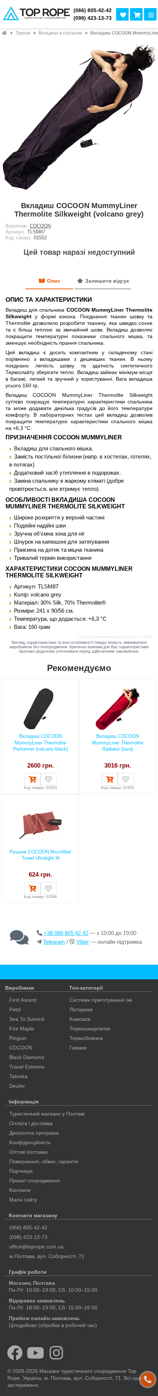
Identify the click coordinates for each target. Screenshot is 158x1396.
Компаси (79, 1019)
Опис (53, 281)
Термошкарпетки (89, 1028)
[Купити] (32, 779)
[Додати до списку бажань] (48, 779)
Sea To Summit (26, 1019)
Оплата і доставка (31, 1123)
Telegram (54, 942)
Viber (82, 942)
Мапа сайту (23, 1200)
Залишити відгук (107, 281)
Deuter (17, 1086)
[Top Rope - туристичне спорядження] (35, 14)
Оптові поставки (28, 1152)
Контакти (19, 1190)
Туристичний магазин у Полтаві (47, 1114)
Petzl (15, 1009)
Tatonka (18, 1076)
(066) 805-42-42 (92, 10)
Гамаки (78, 1048)
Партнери (21, 1171)
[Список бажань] (122, 14)
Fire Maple (21, 1028)
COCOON (40, 226)
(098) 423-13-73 (92, 18)
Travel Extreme (26, 1067)
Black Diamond (26, 1057)
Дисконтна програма (34, 1133)
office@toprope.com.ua (36, 1247)
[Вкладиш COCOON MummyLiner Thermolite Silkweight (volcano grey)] (79, 117)
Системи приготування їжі (100, 1000)
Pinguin (17, 1038)
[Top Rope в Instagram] (56, 1352)
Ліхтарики (81, 1009)
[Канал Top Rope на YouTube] (36, 1352)
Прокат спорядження (34, 1180)
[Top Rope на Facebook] (15, 1352)
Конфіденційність (30, 1142)
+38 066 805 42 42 (66, 933)
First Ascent (22, 1000)
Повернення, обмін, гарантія (43, 1161)
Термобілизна (86, 1038)
